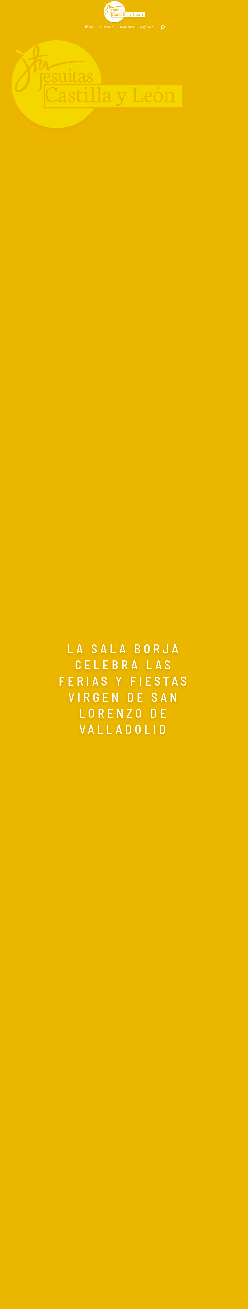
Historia (107, 27)
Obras (88, 27)
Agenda (147, 27)
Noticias (127, 27)
